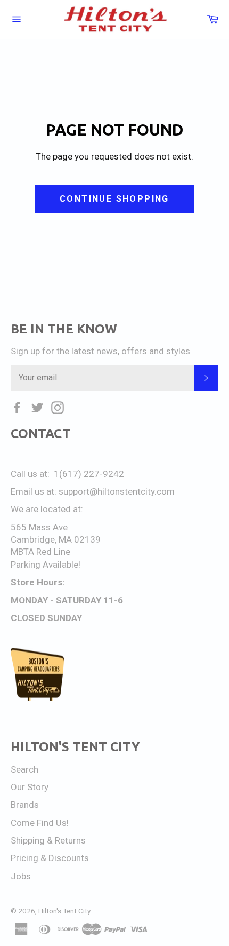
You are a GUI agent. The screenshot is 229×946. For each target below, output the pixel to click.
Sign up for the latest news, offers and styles (100, 351)
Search (24, 769)
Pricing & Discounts (50, 858)
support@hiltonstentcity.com (117, 491)
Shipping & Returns (48, 840)
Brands (25, 804)
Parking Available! (45, 564)
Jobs (21, 876)
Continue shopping (114, 199)
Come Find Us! (40, 822)
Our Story (29, 787)
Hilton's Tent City (64, 911)
